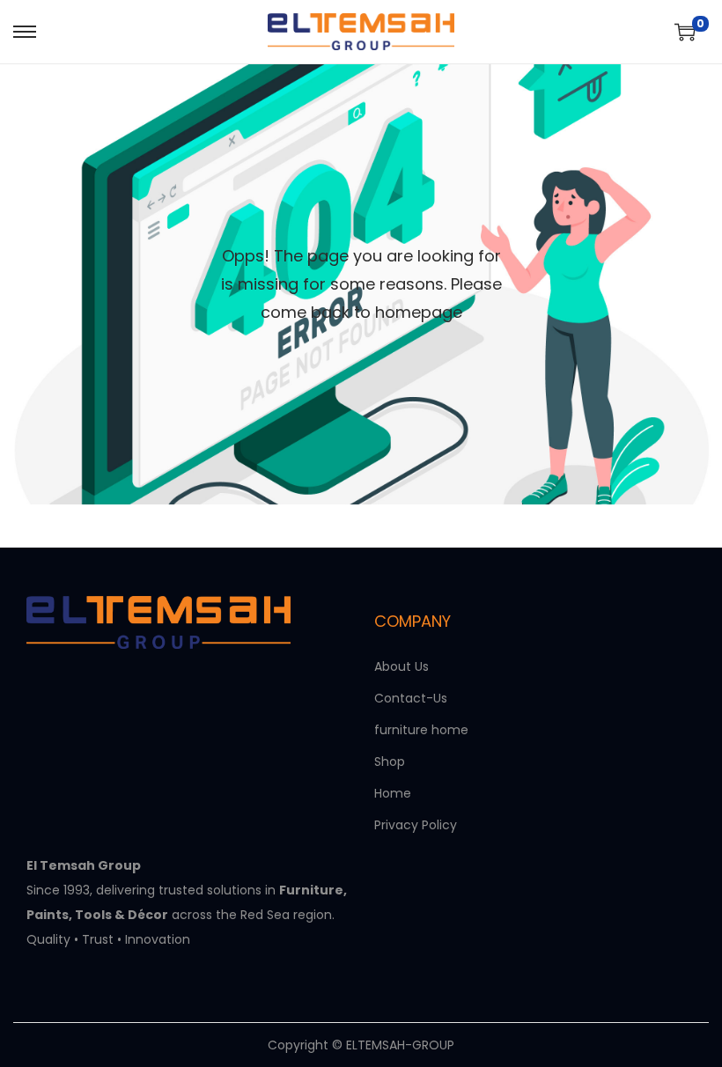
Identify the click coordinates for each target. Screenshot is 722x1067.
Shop (389, 761)
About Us (401, 666)
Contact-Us (410, 698)
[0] (685, 31)
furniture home (421, 730)
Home (392, 793)
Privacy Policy (415, 825)
